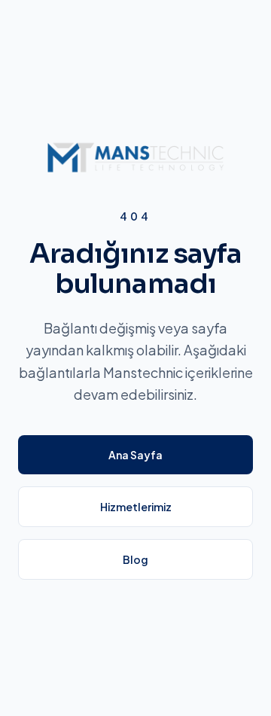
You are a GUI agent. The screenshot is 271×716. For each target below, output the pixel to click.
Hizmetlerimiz (136, 506)
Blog (135, 559)
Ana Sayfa (135, 455)
